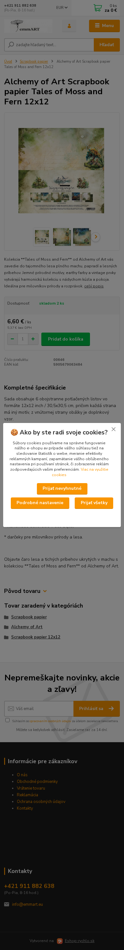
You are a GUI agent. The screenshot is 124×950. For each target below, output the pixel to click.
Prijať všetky (94, 503)
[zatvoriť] (113, 429)
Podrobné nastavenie (40, 503)
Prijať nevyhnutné (62, 488)
